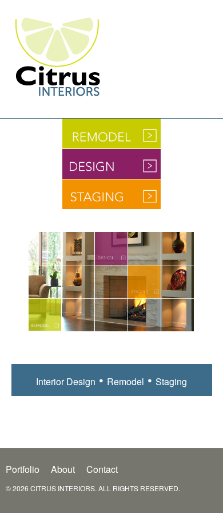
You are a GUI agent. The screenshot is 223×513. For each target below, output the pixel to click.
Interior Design (65, 381)
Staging (144, 281)
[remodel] (111, 137)
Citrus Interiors (57, 56)
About (63, 469)
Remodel (45, 315)
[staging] (111, 197)
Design (111, 248)
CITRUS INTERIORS (62, 488)
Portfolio (22, 469)
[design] (111, 167)
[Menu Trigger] (207, 67)
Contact (102, 469)
